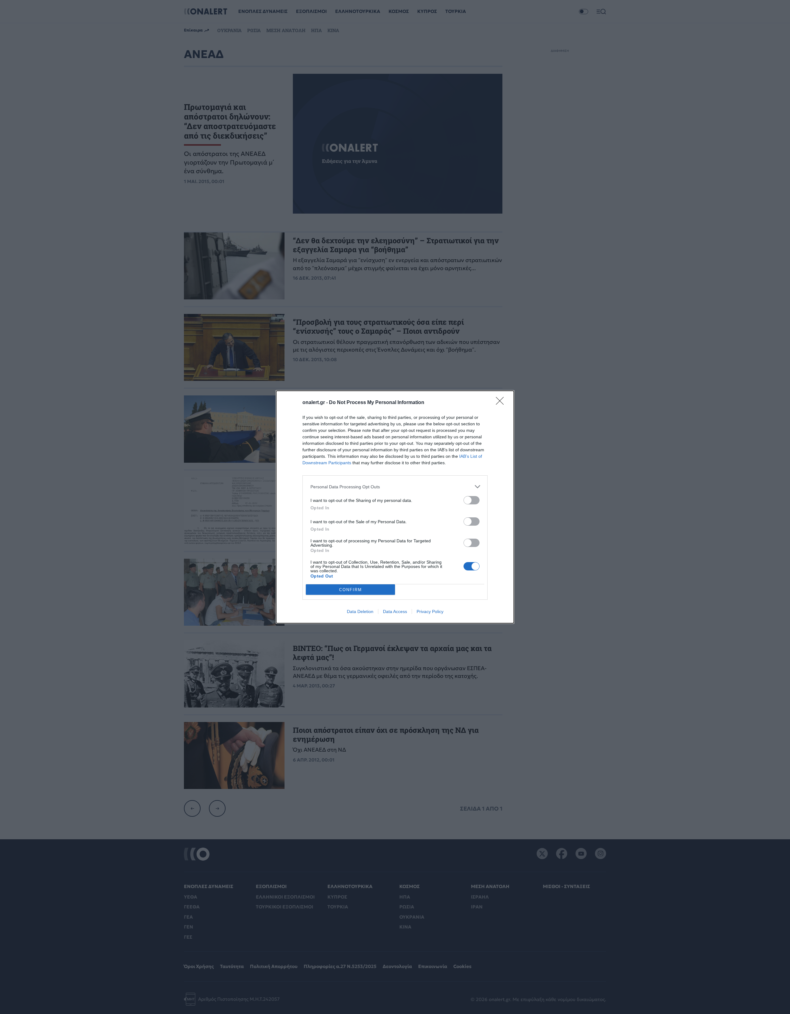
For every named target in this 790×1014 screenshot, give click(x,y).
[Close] (502, 403)
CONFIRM (350, 589)
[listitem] (395, 486)
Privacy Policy (430, 611)
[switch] (472, 500)
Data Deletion (360, 611)
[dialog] (395, 507)
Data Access (395, 611)
